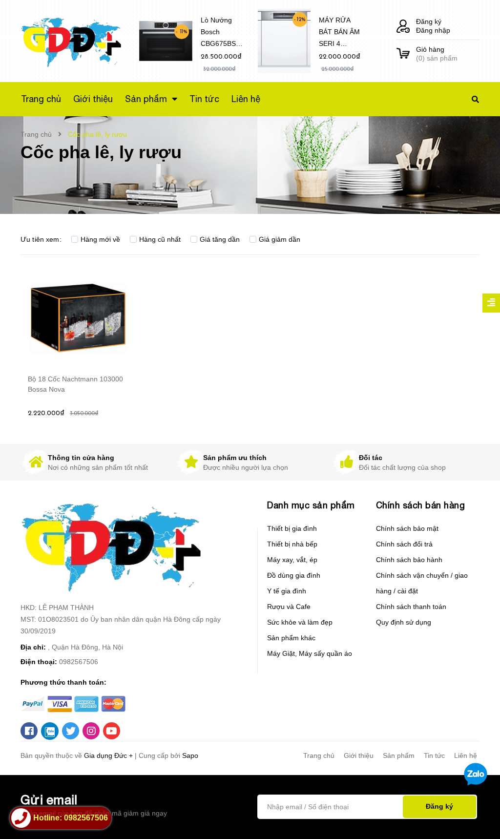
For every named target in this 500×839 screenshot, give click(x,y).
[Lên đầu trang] (473, 815)
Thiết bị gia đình (292, 528)
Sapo (190, 755)
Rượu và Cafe (289, 606)
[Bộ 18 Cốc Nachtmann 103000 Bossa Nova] (78, 318)
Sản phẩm (399, 755)
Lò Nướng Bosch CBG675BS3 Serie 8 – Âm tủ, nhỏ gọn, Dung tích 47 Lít (221, 33)
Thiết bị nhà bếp (292, 544)
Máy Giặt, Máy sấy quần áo (309, 653)
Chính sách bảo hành (409, 560)
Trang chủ (318, 755)
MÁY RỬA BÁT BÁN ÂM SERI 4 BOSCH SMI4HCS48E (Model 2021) (340, 33)
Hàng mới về (100, 239)
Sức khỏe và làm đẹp (300, 622)
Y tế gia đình (286, 591)
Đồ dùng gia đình (293, 575)
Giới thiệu (359, 755)
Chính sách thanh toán (411, 606)
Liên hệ (465, 755)
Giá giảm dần (279, 239)
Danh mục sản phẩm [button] (311, 505)
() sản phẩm (437, 53)
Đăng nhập (433, 30)
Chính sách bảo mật (407, 528)
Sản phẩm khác (291, 638)
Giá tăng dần (220, 239)
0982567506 (78, 662)
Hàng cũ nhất (160, 239)
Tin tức (434, 755)
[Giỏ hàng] (403, 54)
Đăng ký (428, 21)
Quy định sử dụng (403, 622)
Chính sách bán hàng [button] (420, 505)
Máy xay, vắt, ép (292, 560)
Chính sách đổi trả (404, 544)
